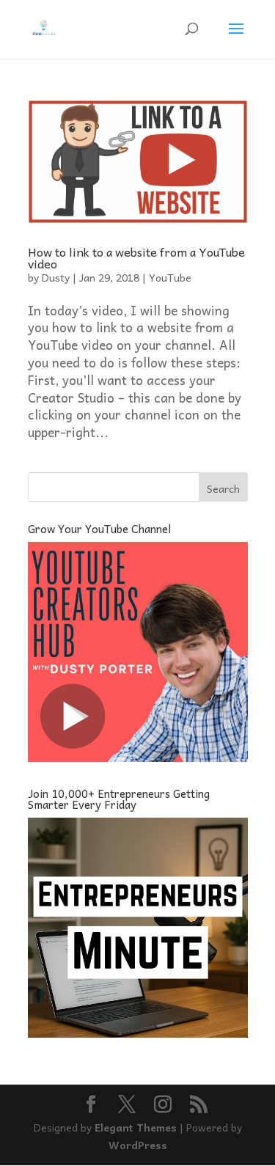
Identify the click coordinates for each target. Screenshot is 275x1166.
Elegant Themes (136, 1127)
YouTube (170, 277)
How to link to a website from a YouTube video (136, 257)
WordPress (138, 1145)
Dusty (56, 277)
